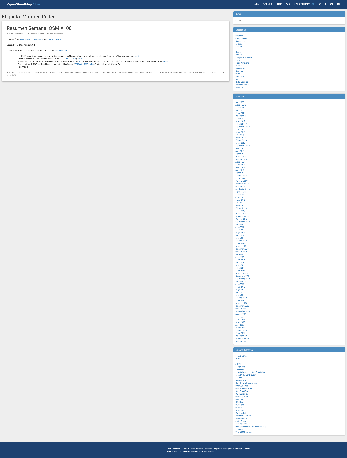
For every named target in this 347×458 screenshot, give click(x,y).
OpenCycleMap (241, 386)
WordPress (178, 451)
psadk (191, 72)
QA (236, 79)
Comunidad (240, 41)
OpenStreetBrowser (243, 388)
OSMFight (239, 405)
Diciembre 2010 (241, 273)
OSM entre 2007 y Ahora (85, 64)
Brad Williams (209, 451)
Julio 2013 (239, 194)
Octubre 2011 (241, 251)
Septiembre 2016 (242, 127)
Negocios (239, 71)
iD (236, 361)
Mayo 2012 (240, 232)
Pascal (50, 39)
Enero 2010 (240, 300)
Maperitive (106, 72)
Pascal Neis (173, 72)
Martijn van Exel (128, 72)
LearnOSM (239, 378)
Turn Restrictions (242, 424)
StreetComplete (241, 418)
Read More (23, 67)
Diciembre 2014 (241, 156)
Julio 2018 (239, 107)
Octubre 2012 (241, 219)
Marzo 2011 (240, 265)
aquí (137, 56)
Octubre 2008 (241, 341)
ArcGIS (24, 72)
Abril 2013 (239, 203)
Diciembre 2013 (241, 181)
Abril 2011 (239, 262)
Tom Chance (214, 72)
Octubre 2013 (241, 186)
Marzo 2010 (240, 295)
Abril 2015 (239, 151)
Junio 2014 (240, 165)
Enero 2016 (240, 143)
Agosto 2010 (240, 281)
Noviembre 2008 (242, 338)
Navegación (240, 68)
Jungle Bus (240, 367)
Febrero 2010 (241, 298)
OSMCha (239, 402)
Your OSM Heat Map (244, 432)
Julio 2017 (239, 118)
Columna (239, 36)
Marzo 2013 (240, 205)
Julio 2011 (239, 257)
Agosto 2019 (240, 105)
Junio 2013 (240, 197)
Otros (237, 74)
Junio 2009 (240, 319)
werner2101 (11, 75)
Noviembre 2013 (242, 184)
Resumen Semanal (37, 34)
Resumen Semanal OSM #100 (39, 28)
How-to (238, 55)
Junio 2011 (240, 260)
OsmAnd (152, 72)
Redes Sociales (241, 82)
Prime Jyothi (183, 72)
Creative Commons (204, 449)
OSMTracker (240, 413)
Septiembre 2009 (242, 311)
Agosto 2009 (240, 314)
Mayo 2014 (240, 167)
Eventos (238, 47)
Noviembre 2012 (242, 216)
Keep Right (240, 369)
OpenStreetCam (242, 391)
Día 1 (67, 59)
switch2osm (240, 421)
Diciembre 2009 (241, 303)
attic (29, 72)
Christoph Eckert (38, 72)
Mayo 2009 (240, 322)
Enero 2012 (240, 243)
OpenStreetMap (304, 4)
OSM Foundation (141, 72)
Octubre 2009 (241, 309)
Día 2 (74, 59)
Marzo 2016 (240, 137)
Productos (239, 76)
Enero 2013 (240, 211)
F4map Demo (241, 356)
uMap (222, 72)
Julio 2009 (239, 317)
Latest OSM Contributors (245, 375)
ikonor (52, 72)
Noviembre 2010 (242, 276)
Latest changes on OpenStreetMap (250, 372)
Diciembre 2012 (241, 213)
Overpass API (162, 72)
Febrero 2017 (241, 124)
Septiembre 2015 (242, 146)
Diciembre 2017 (241, 116)
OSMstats (239, 410)
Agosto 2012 (240, 224)
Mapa (256, 4)
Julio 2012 (239, 227)
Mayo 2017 (240, 121)
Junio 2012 (240, 230)
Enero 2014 (240, 178)
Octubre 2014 (241, 159)
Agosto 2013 (240, 192)
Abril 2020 (239, 102)
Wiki (288, 4)
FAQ (237, 49)
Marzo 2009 (240, 328)
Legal (237, 60)
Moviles (238, 66)
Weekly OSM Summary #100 (32, 39)
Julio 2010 (239, 284)
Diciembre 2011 (241, 246)
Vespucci (239, 429)
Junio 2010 (240, 287)
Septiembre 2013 (242, 189)
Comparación (241, 38)
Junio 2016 (240, 129)
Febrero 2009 (241, 330)
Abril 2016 (239, 135)
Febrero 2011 (241, 268)
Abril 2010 (239, 292)
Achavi (11, 72)
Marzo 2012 (240, 238)
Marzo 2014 (240, 173)
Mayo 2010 (240, 289)
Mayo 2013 (240, 200)
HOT (47, 72)
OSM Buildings (241, 394)
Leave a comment (56, 34)
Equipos (238, 44)
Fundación (268, 4)
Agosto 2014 (240, 162)
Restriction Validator (244, 416)
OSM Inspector (241, 397)
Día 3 (80, 59)
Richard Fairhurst (201, 72)
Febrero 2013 (241, 208)
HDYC (237, 358)
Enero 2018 (240, 113)
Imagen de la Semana (244, 57)
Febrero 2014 (241, 175)
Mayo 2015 (240, 148)
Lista (279, 4)
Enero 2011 (240, 270)
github (165, 61)
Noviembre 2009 (242, 306)
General (238, 52)
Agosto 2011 (240, 254)
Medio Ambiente (242, 63)
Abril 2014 (239, 170)
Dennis (58, 39)
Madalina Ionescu (82, 72)
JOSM (72, 72)
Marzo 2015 (240, 154)
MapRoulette (116, 72)
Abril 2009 (239, 325)
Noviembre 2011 (242, 249)
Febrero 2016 (241, 140)
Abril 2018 (239, 110)
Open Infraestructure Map (246, 383)
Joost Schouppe (62, 72)
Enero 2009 (240, 333)
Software (239, 87)
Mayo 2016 (240, 132)
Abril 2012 (239, 235)
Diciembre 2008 (241, 336)
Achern (17, 72)
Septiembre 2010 (242, 279)
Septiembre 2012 (242, 222)
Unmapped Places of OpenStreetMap (250, 426)
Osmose (238, 407)
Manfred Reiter (96, 72)
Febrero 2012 (241, 241)
